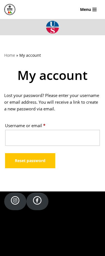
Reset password (30, 160)
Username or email (25, 125)
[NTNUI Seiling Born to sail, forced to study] (11, 9)
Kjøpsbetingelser (53, 250)
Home (9, 55)
